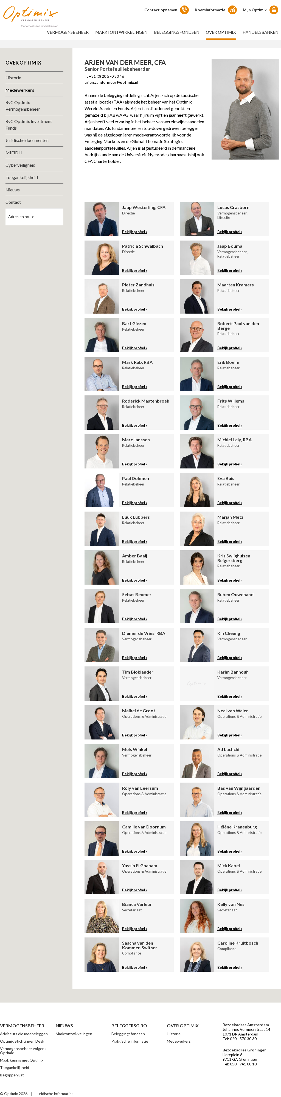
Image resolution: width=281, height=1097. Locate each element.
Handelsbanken (260, 32)
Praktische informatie (129, 1041)
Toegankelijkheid (21, 177)
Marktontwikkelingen (121, 32)
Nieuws (12, 189)
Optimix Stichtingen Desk (22, 1041)
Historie (13, 77)
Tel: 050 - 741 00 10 (240, 1064)
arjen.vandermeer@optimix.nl (111, 82)
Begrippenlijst (12, 1075)
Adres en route (21, 216)
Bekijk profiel (133, 232)
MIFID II (13, 152)
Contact (13, 202)
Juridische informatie (54, 1093)
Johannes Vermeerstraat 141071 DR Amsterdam (246, 1031)
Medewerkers (19, 90)
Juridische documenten (27, 140)
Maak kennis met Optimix (21, 1060)
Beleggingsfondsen (176, 32)
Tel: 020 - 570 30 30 (240, 1038)
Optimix (31, 16)
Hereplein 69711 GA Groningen (240, 1057)
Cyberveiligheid (20, 165)
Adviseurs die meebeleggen (24, 1033)
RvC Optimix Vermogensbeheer (22, 105)
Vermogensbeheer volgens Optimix (23, 1050)
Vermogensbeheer (68, 32)
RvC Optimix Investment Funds (28, 124)
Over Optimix (221, 32)
